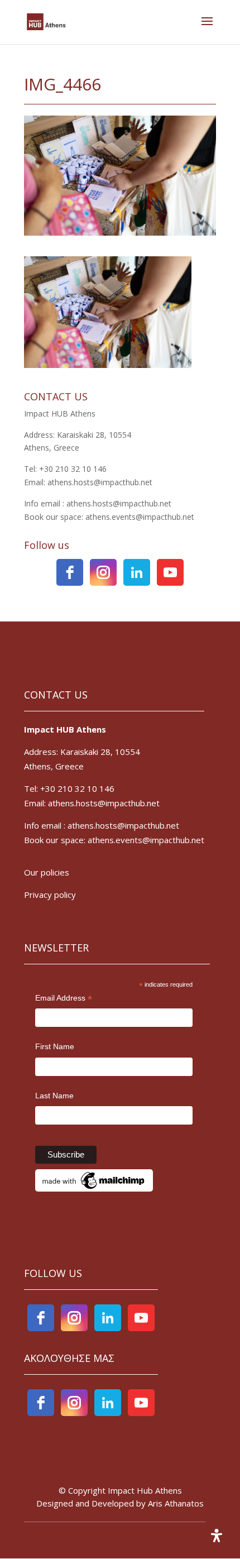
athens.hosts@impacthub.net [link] (123, 825)
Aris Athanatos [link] (176, 1503)
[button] (207, 28)
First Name (54, 1046)
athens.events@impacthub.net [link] (146, 839)
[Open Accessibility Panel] (216, 1535)
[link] (46, 21)
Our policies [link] (46, 872)
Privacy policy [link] (51, 894)
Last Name (54, 1095)
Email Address (63, 999)
